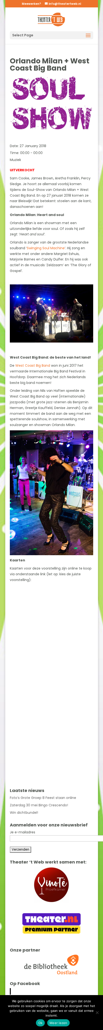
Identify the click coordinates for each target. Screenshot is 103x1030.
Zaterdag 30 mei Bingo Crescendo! (39, 805)
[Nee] (97, 1012)
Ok (40, 1023)
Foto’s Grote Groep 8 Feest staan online (43, 797)
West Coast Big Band (32, 365)
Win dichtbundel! (24, 812)
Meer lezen (58, 1023)
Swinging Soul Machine (46, 248)
